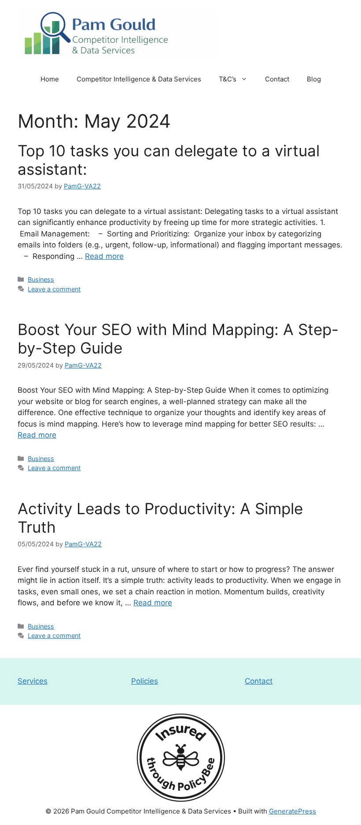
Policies (144, 681)
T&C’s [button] (227, 79)
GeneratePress (292, 811)
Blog (314, 79)
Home (50, 79)
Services (33, 681)
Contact (277, 79)
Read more (104, 256)
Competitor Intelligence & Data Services (139, 79)
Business (41, 279)
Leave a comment (54, 289)
